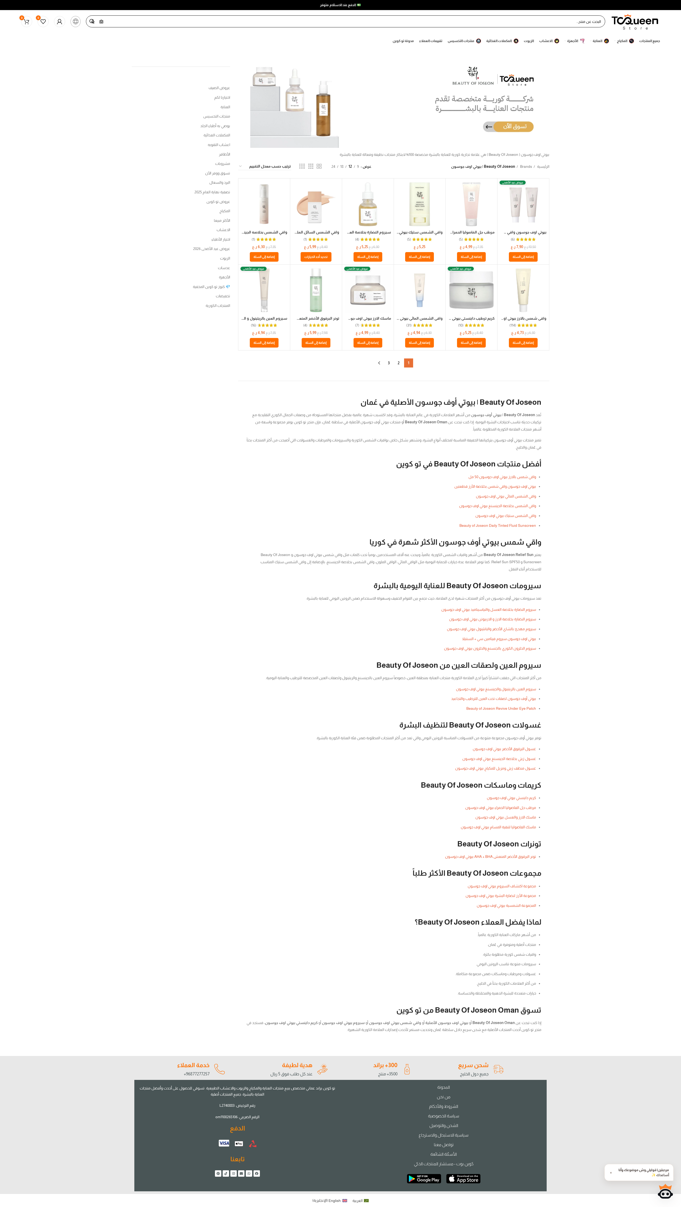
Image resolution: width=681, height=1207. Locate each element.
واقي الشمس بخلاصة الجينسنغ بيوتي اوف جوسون (497, 506)
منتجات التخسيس (216, 116)
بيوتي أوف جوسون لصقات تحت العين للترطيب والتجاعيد (493, 698)
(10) (460, 325)
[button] (523, 257)
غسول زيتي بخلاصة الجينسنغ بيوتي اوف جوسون (499, 759)
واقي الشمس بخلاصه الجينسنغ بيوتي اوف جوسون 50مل (241, 232)
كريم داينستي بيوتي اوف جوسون (511, 798)
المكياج (224, 211)
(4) (357, 239)
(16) (253, 325)
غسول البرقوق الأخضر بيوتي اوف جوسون (504, 749)
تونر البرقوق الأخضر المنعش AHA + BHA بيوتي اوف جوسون (490, 856)
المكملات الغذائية (217, 135)
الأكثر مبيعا (222, 220)
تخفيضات (223, 296)
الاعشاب (223, 230)
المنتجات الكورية (218, 305)
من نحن (443, 1097)
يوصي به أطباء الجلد (215, 126)
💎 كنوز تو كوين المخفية (211, 287)
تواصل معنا (444, 1144)
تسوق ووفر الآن (217, 173)
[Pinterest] (218, 1173)
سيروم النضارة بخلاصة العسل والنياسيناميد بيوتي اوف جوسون (488, 609)
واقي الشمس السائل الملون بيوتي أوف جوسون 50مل (295, 232)
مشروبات (222, 163)
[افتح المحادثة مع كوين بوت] (665, 1191)
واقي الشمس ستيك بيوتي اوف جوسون (505, 515)
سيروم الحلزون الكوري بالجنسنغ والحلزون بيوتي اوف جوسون (490, 648)
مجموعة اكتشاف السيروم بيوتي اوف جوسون (502, 886)
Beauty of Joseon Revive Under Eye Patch (501, 708)
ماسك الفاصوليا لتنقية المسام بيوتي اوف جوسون (498, 827)
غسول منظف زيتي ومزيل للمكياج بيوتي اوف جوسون (495, 768)
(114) (512, 325)
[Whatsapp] (249, 1173)
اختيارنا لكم (222, 97)
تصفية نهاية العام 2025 (212, 192)
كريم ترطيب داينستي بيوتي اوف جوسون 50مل (457, 318)
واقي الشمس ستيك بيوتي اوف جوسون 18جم (405, 232)
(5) (461, 239)
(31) (409, 325)
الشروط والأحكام (443, 1106)
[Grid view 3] (310, 166)
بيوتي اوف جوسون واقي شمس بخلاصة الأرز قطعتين (495, 486)
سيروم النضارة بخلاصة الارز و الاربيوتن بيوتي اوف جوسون (492, 619)
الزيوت (225, 258)
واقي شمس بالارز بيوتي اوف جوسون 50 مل (510, 318)
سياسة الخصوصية (443, 1116)
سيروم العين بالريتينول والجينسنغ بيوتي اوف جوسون (496, 689)
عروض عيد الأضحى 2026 (211, 249)
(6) (513, 239)
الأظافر (224, 154)
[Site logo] (635, 21)
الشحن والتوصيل (443, 1125)
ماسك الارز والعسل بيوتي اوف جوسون (505, 817)
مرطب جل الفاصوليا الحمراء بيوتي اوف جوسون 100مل (451, 232)
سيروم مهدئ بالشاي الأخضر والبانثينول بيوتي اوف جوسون (491, 629)
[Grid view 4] (302, 166)
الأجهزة (224, 277)
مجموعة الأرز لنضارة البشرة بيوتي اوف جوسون (501, 895)
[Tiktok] (226, 1173)
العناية (225, 107)
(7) (357, 325)
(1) (305, 239)
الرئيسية (542, 166)
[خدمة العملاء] (219, 1069)
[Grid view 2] (319, 166)
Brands (525, 166)
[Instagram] (233, 1173)
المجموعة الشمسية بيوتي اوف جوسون (506, 905)
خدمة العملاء (193, 1065)
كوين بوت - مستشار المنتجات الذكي (444, 1164)
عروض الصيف (219, 88)
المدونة (443, 1087)
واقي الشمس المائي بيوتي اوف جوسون (410, 318)
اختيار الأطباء (220, 239)
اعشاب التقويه (219, 145)
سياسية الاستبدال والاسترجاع (443, 1135)
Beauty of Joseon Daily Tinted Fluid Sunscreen (497, 525)
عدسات (224, 268)
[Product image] (471, 204)
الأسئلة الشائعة (443, 1154)
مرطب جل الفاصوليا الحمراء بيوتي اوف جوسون (500, 807)
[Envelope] (241, 1173)
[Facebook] (257, 1173)
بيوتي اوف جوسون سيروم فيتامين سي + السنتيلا (499, 639)
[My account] (59, 21)
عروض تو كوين (218, 201)
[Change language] (75, 21)
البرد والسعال (219, 182)
